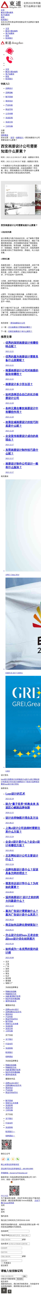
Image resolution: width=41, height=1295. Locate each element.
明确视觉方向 (10, 994)
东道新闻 (9, 1048)
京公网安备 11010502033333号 (22, 1182)
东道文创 (9, 1028)
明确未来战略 (10, 991)
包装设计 (6, 782)
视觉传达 (9, 1014)
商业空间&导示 (11, 1019)
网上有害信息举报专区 (10, 1164)
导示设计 (13, 782)
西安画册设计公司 (17, 323)
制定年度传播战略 (12, 999)
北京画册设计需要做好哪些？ (20, 327)
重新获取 (20, 1279)
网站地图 (4, 1196)
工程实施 (9, 1031)
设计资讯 (15, 784)
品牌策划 (35, 782)
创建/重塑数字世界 (12, 996)
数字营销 (9, 1021)
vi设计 (31, 779)
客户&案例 (9, 33)
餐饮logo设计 (6, 784)
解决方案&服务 (11, 31)
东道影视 (9, 1026)
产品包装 (9, 1017)
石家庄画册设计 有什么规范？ (20, 331)
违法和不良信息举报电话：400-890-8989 (17, 1169)
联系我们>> (10, 1132)
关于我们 (9, 1039)
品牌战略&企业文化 (13, 1012)
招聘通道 (4, 135)
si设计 (26, 779)
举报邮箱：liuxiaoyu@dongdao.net (14, 1173)
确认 (24, 1276)
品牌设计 (11, 779)
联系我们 (9, 38)
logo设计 (4, 779)
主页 (7, 29)
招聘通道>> (10, 1136)
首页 (12, 138)
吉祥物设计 (19, 779)
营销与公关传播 (11, 1024)
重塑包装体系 (10, 1001)
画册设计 (20, 138)
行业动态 (9, 1044)
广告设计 (28, 782)
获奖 (7, 36)
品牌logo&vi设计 (12, 1009)
